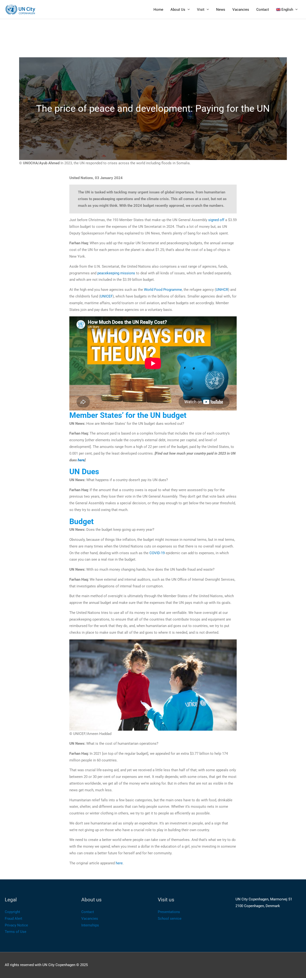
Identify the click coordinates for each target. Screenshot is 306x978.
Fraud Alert (13, 918)
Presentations (169, 912)
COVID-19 (157, 553)
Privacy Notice (16, 925)
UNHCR (222, 289)
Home (158, 9)
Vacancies (240, 9)
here (119, 863)
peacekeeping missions (116, 273)
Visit (200, 9)
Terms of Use (15, 932)
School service (169, 918)
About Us (177, 9)
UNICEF (106, 296)
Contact (262, 9)
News (220, 9)
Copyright (12, 912)
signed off (216, 220)
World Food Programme (163, 289)
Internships (90, 925)
